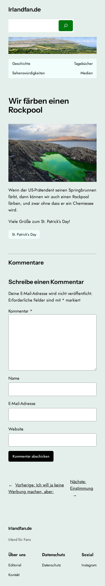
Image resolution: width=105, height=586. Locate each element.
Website (15, 429)
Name (13, 378)
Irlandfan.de (24, 9)
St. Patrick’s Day (24, 234)
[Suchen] (66, 25)
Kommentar (20, 311)
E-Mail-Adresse (21, 403)
